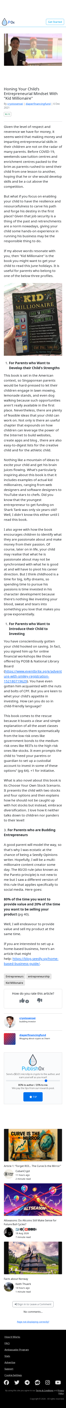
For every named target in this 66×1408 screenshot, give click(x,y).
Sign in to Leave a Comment (34, 1304)
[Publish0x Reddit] (38, 1382)
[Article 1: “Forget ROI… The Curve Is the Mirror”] (33, 1145)
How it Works (12, 1336)
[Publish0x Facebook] (7, 1382)
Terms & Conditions (44, 1390)
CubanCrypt (23, 1171)
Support (8, 1368)
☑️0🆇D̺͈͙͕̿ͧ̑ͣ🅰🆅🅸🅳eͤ (26, 1229)
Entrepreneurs (15, 976)
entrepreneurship (39, 976)
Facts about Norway (16, 1279)
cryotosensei (15, 104)
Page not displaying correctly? (33, 1321)
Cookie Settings (13, 1375)
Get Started (55, 22)
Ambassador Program (16, 1349)
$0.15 (7, 114)
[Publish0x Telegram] (27, 1382)
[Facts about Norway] (33, 1257)
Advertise (9, 1362)
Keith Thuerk (23, 1284)
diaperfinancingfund (38, 104)
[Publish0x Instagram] (48, 1382)
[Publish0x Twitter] (17, 1382)
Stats (7, 1355)
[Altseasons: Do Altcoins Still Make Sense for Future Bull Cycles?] (33, 1199)
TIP (34, 1096)
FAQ (7, 1343)
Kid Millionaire (14, 983)
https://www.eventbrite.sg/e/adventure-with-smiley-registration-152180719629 (33, 676)
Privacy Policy (61, 1392)
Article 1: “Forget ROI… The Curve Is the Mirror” (32, 1166)
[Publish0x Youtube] (58, 1382)
